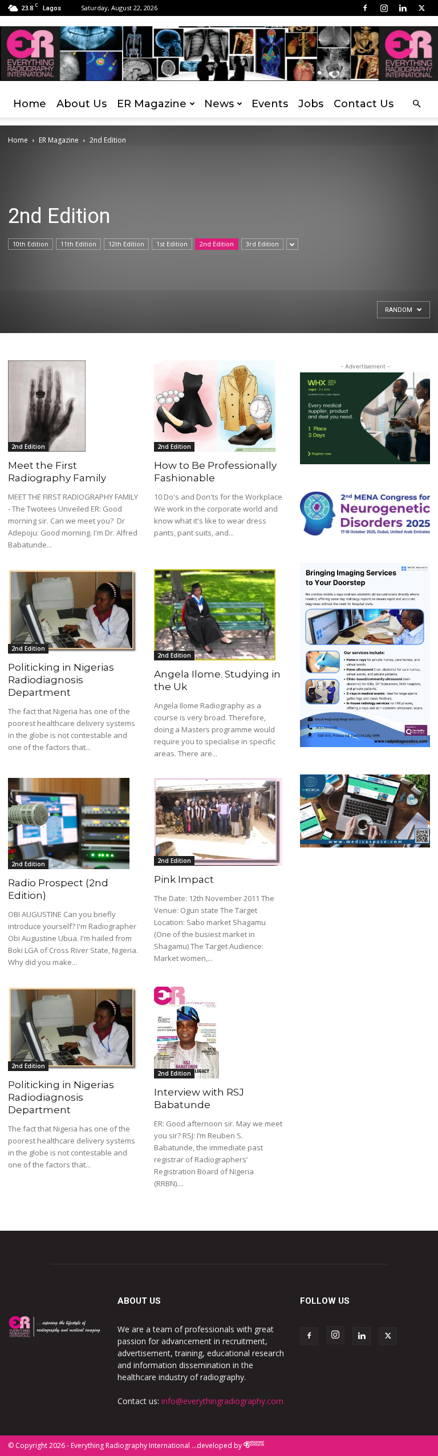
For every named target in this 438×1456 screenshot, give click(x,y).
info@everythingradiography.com (222, 1401)
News (219, 104)
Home (29, 104)
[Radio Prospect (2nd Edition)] (73, 823)
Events (270, 104)
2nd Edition (217, 244)
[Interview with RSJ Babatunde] (219, 1032)
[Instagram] (383, 8)
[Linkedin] (402, 8)
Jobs (310, 104)
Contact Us (364, 104)
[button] (416, 104)
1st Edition (172, 244)
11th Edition (78, 244)
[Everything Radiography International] (219, 53)
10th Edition (30, 244)
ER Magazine (151, 104)
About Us (81, 104)
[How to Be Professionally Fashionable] (219, 406)
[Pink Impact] (219, 822)
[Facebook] (365, 8)
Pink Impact (184, 879)
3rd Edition (262, 244)
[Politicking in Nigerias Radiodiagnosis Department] (73, 611)
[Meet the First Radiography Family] (73, 406)
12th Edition (126, 244)
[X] (421, 8)
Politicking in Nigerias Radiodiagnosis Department (61, 680)
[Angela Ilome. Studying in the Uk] (219, 614)
